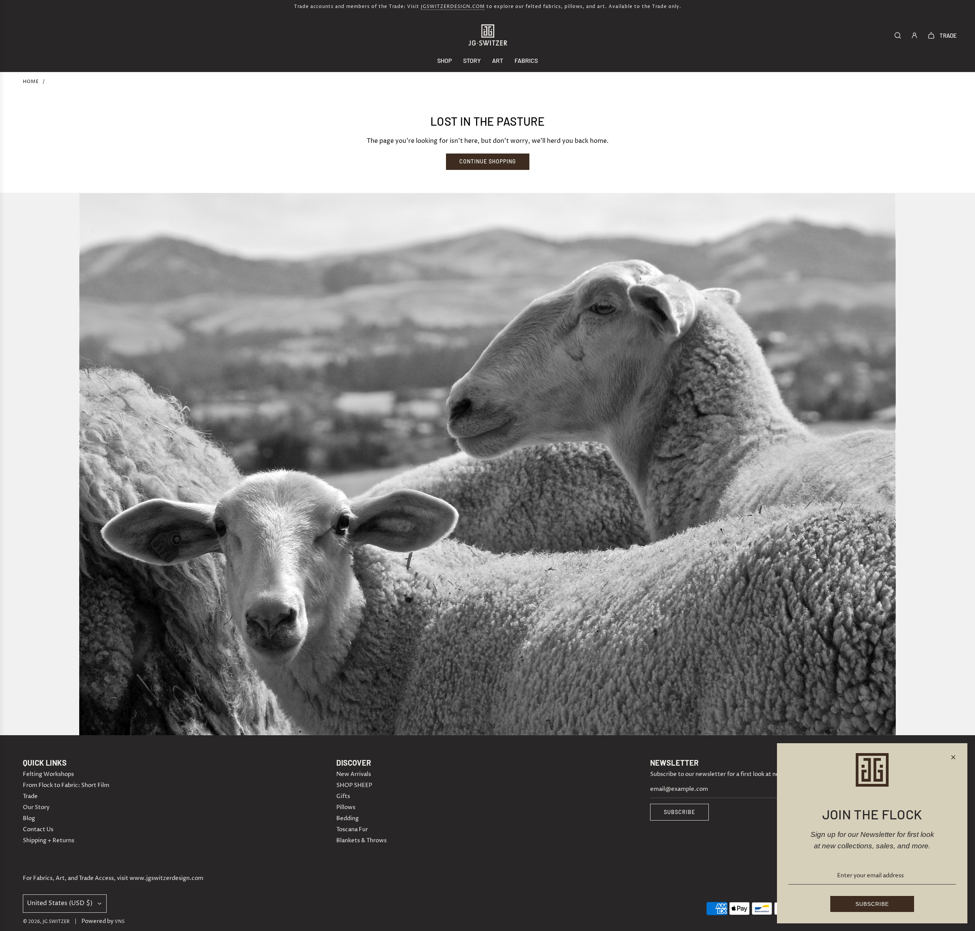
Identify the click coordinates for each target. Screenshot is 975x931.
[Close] (953, 757)
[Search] (897, 35)
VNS (120, 921)
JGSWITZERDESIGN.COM (453, 6)
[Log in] (914, 35)
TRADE (948, 35)
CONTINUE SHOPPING (487, 161)
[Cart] (931, 35)
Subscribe (679, 812)
